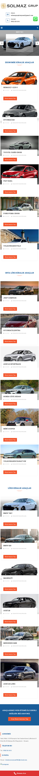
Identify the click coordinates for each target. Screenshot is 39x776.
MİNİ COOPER (9, 429)
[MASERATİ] (19, 571)
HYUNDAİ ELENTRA (11, 330)
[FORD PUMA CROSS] (19, 207)
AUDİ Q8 (6, 611)
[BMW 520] (19, 539)
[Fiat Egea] (19, 174)
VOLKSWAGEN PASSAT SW (14, 461)
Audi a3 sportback (12, 364)
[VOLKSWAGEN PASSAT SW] (19, 454)
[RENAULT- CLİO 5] (19, 81)
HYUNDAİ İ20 (9, 120)
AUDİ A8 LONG (9, 684)
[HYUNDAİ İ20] (19, 113)
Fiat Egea (7, 181)
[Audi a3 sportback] (19, 357)
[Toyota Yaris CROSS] (19, 145)
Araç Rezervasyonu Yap (19, 719)
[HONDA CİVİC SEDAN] (19, 390)
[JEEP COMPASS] (19, 291)
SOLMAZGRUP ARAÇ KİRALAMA (19, 90)
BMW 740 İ (7, 513)
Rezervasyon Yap (10, 98)
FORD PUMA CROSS (11, 213)
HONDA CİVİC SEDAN (12, 396)
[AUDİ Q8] (19, 604)
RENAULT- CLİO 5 (10, 87)
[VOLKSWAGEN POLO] (19, 239)
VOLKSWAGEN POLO (12, 246)
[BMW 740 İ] (19, 506)
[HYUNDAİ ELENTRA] (19, 323)
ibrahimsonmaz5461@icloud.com (16, 760)
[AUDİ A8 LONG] (19, 673)
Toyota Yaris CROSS (12, 152)
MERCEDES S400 (10, 643)
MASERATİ (7, 578)
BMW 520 (7, 546)
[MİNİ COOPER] (19, 420)
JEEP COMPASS (9, 298)
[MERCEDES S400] (19, 636)
